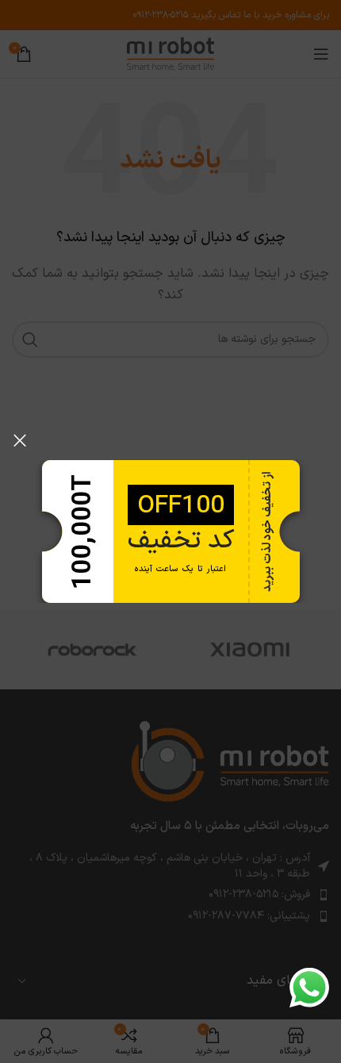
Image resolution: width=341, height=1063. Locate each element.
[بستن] (20, 440)
